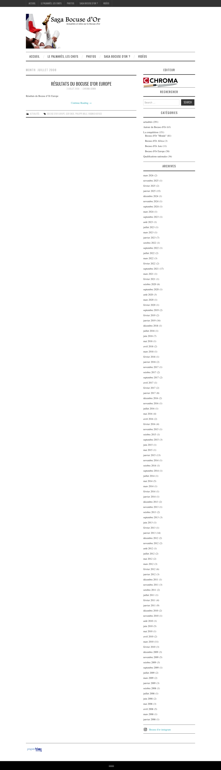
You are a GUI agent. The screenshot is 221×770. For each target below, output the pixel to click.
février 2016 (149, 424)
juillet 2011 (149, 595)
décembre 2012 (150, 538)
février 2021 (149, 279)
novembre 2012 (150, 543)
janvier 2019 (149, 320)
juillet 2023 (149, 227)
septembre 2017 (151, 377)
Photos (70, 3)
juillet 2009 (149, 672)
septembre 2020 (151, 289)
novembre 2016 (150, 403)
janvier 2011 (149, 605)
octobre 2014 (149, 465)
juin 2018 (148, 336)
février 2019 (149, 315)
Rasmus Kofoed (95, 113)
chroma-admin (89, 88)
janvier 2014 (149, 496)
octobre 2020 (149, 284)
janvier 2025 (149, 191)
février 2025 (149, 185)
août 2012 (148, 548)
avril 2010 (148, 636)
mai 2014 (147, 481)
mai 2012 (147, 558)
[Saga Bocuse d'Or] (69, 30)
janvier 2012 (149, 574)
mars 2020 (148, 299)
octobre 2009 (149, 662)
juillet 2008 (149, 693)
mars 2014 (148, 486)
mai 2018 (147, 341)
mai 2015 (147, 450)
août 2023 (148, 222)
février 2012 (149, 569)
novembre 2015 (150, 429)
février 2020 (149, 305)
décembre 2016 (150, 398)
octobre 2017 (149, 372)
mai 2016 (147, 413)
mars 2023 (148, 232)
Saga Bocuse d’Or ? (89, 3)
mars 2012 (148, 564)
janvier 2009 (149, 683)
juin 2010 (148, 626)
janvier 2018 (149, 362)
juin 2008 (148, 698)
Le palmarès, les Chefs (51, 3)
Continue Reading (81, 102)
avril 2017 (148, 382)
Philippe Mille (81, 113)
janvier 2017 (149, 393)
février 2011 (149, 600)
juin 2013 (148, 522)
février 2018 (149, 356)
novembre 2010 (150, 615)
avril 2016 (148, 418)
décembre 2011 (150, 579)
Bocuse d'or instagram (160, 729)
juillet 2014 (149, 475)
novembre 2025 (150, 180)
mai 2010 (147, 631)
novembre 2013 (150, 507)
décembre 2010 (150, 610)
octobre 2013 (149, 512)
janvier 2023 (149, 237)
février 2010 (149, 646)
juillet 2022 (149, 253)
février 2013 (149, 527)
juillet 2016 (149, 408)
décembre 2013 (150, 501)
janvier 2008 (149, 719)
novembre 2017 (150, 367)
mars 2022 (148, 258)
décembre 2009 (150, 652)
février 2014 (149, 491)
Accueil (32, 3)
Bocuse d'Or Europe (56, 113)
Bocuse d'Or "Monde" (155, 135)
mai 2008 (147, 703)
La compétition (150, 132)
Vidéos (106, 3)
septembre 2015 (151, 439)
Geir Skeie (70, 113)
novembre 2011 (150, 584)
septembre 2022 (151, 248)
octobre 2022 (149, 242)
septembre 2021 (151, 268)
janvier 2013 (149, 532)
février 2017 (149, 387)
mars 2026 (148, 175)
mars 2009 (148, 678)
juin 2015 (148, 444)
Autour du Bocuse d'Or (154, 127)
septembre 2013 (151, 517)
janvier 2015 (149, 455)
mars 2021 (148, 273)
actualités (34, 113)
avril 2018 (148, 346)
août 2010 (148, 621)
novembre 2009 (150, 657)
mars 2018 (148, 351)
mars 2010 (148, 641)
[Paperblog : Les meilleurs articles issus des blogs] (34, 749)
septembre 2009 (151, 667)
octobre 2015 (149, 434)
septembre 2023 (151, 216)
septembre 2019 (151, 310)
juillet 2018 (149, 330)
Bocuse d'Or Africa (154, 140)
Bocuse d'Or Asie (153, 146)
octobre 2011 (149, 589)
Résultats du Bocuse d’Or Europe (81, 83)
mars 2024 (148, 211)
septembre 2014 (151, 470)
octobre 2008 (149, 688)
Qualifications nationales (155, 156)
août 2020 (148, 294)
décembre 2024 (150, 196)
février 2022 (149, 263)
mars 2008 (148, 714)
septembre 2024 (151, 206)
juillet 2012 (149, 553)
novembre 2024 (150, 201)
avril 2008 (148, 709)
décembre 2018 (150, 325)
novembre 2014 (150, 460)
